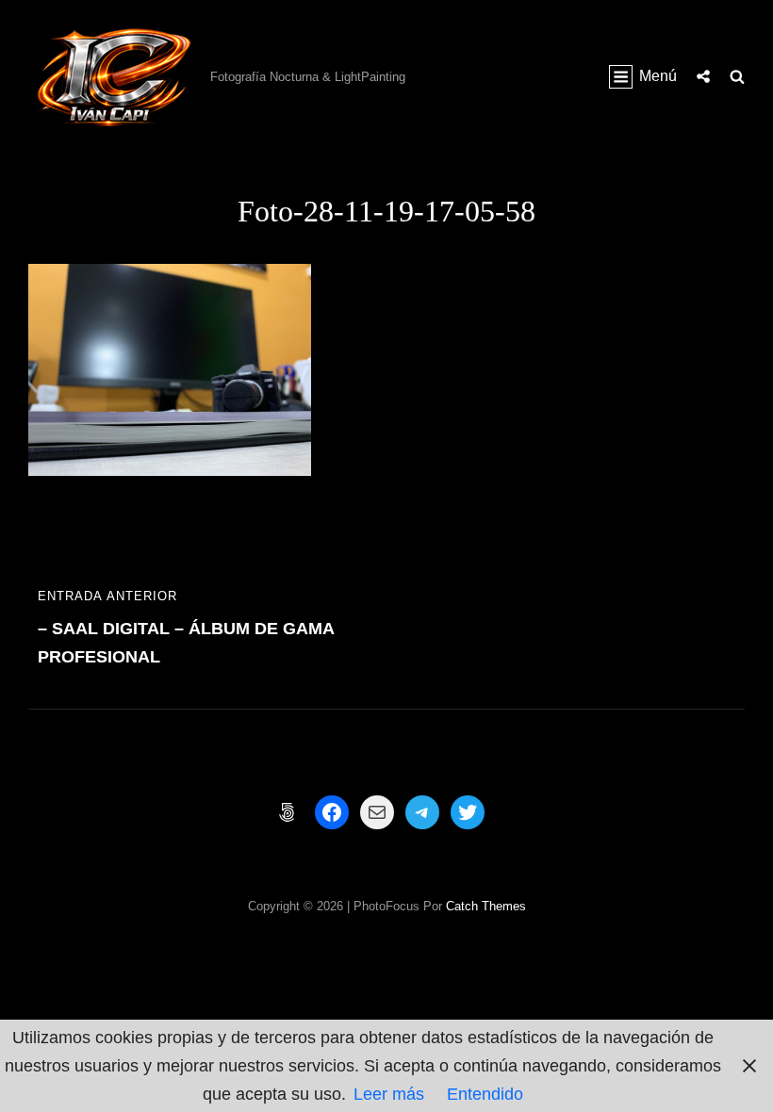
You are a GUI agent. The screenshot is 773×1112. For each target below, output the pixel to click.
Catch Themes (486, 906)
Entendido (485, 1094)
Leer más (389, 1094)
